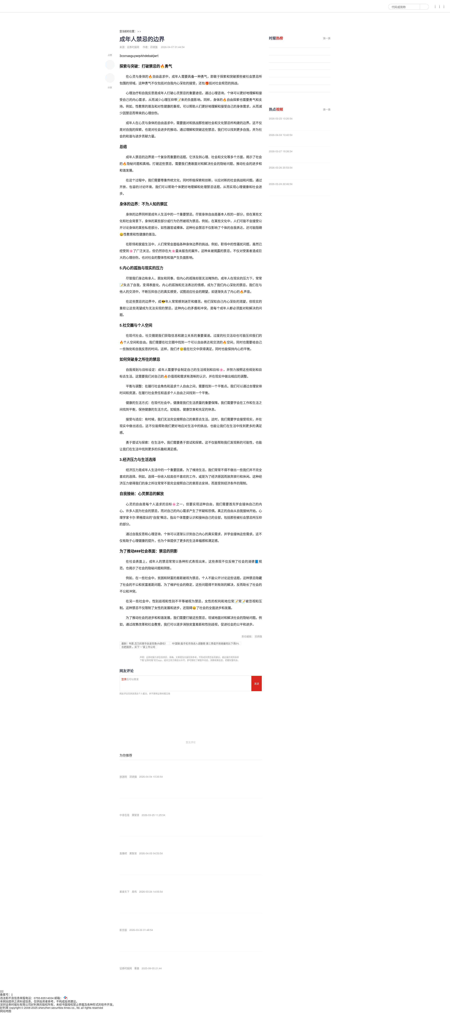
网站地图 (5, 1011)
